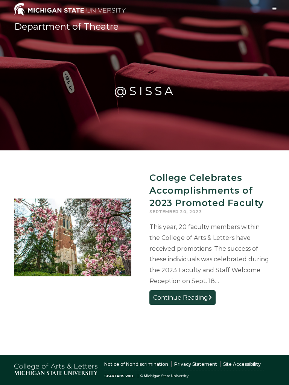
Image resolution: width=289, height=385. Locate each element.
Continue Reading (184, 299)
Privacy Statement (195, 364)
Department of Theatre (66, 26)
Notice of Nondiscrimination (136, 364)
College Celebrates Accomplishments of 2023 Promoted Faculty (206, 190)
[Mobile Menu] (274, 8)
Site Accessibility (242, 364)
